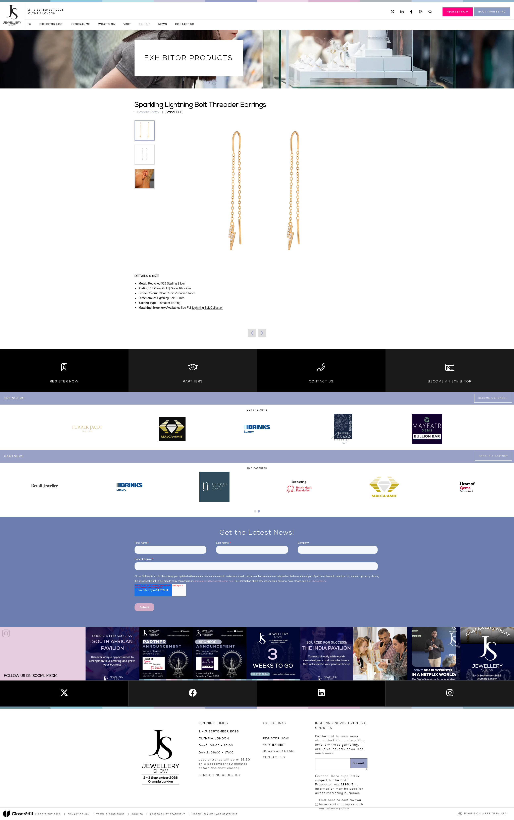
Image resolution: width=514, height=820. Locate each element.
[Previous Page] (252, 333)
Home (30, 24)
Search (430, 12)
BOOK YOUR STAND (279, 751)
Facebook (411, 12)
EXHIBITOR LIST (51, 24)
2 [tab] (259, 511)
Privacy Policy (79, 814)
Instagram (421, 12)
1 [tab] (255, 511)
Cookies (137, 814)
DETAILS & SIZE (147, 276)
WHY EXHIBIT (274, 745)
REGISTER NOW (276, 738)
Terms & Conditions (110, 814)
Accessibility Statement (167, 814)
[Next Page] (262, 333)
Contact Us (184, 24)
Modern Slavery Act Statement (215, 814)
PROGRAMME (80, 24)
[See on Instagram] (112, 653)
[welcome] (12, 25)
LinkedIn (402, 12)
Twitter (392, 12)
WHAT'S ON (106, 24)
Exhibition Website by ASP (485, 813)
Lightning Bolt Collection (207, 307)
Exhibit (144, 24)
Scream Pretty (148, 112)
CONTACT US (274, 757)
